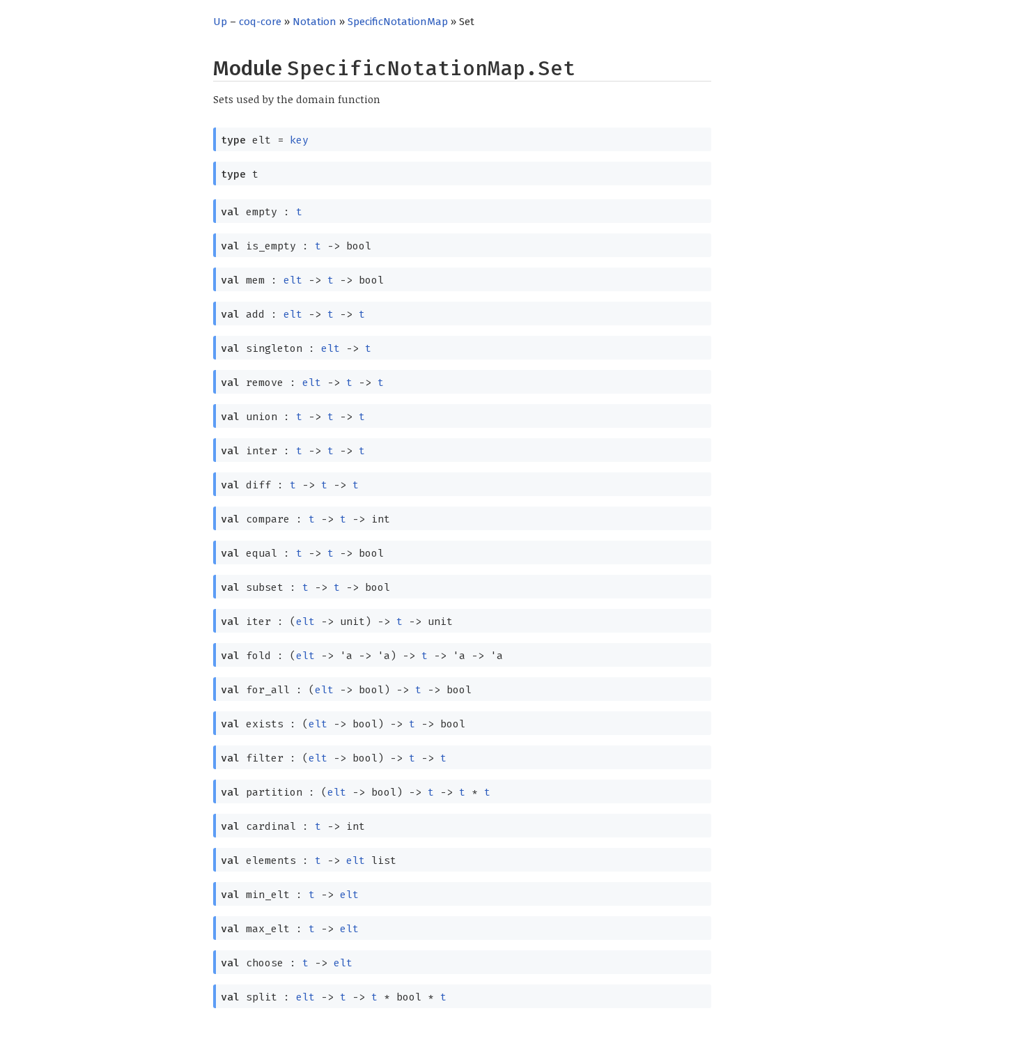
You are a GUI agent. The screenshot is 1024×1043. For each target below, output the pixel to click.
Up (220, 21)
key (299, 140)
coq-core (260, 21)
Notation (314, 21)
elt (293, 280)
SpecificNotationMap (398, 21)
